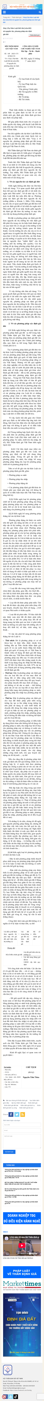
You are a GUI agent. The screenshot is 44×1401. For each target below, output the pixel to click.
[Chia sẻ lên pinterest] (22, 1114)
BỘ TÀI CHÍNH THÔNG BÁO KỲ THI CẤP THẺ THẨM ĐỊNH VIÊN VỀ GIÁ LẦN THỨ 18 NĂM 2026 (21, 1183)
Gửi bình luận (9, 1152)
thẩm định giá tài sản (26, 1108)
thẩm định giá (32, 1103)
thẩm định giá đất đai (11, 1105)
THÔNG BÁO (10, 1165)
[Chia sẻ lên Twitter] (16, 1114)
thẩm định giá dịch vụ (28, 1105)
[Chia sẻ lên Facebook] (10, 1114)
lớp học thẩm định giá (19, 1103)
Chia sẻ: (5, 1114)
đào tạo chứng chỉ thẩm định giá (16, 1100)
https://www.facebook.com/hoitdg (21, 1390)
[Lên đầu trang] (39, 1396)
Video (5, 1232)
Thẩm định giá (34, 35)
